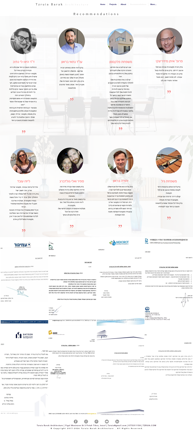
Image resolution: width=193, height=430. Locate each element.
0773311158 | (135, 425)
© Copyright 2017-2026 (65, 428)
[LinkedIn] (117, 421)
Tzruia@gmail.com (116, 425)
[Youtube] (107, 421)
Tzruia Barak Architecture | (50, 425)
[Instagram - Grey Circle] (86, 421)
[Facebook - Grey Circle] (76, 421)
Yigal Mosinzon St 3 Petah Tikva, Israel (85, 425)
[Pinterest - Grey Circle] (96, 421)
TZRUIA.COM (149, 425)
